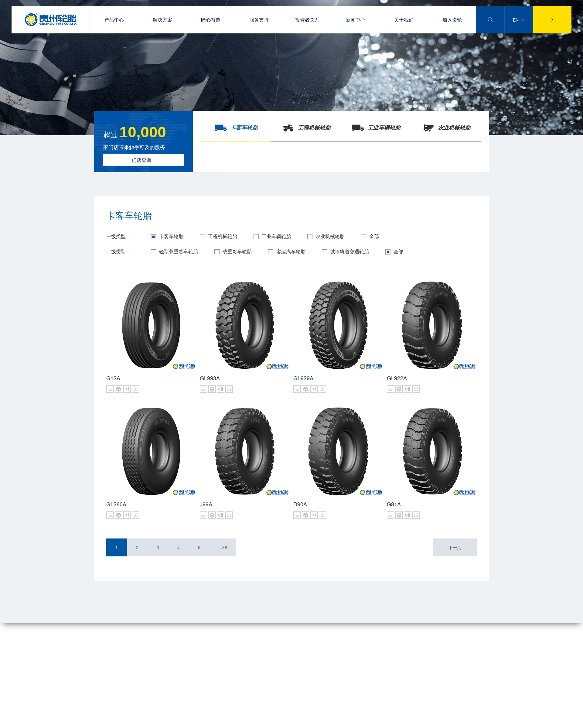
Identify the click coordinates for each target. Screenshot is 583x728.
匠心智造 (210, 19)
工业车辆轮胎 (276, 236)
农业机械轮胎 (330, 236)
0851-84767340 (348, 652)
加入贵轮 (452, 19)
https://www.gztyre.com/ (356, 678)
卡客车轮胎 (171, 236)
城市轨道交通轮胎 (349, 251)
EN (516, 20)
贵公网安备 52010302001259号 (255, 722)
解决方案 (162, 19)
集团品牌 (102, 653)
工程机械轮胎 (222, 236)
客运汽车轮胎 (290, 251)
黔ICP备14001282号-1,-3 (455, 722)
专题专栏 (227, 653)
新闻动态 (227, 644)
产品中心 (114, 19)
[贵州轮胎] (51, 24)
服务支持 (259, 19)
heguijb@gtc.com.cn (353, 665)
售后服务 (158, 644)
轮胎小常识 (160, 653)
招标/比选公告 (232, 661)
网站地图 (102, 722)
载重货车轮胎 (237, 251)
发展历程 (102, 670)
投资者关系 (307, 19)
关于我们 (404, 19)
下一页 (454, 547)
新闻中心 (355, 19)
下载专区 (158, 661)
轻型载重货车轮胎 (178, 251)
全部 (374, 236)
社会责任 (102, 679)
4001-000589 (346, 639)
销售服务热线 (162, 670)
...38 (222, 547)
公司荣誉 (102, 661)
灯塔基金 (102, 687)
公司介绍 (102, 644)
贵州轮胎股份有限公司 (171, 722)
